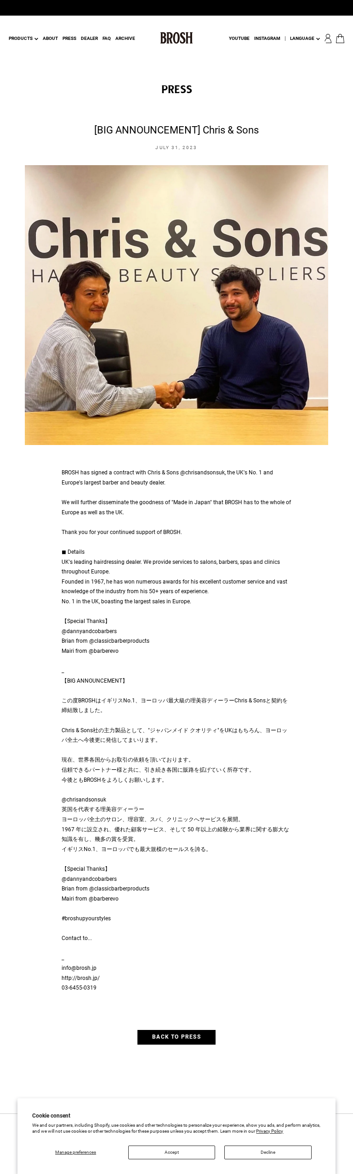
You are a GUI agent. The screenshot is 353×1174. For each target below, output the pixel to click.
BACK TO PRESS (176, 1037)
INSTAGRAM (267, 38)
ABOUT (50, 38)
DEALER (89, 38)
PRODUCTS (21, 38)
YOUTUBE (239, 38)
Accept (172, 1152)
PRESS (69, 38)
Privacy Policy (269, 1131)
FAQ (106, 38)
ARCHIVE (125, 38)
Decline (268, 1152)
